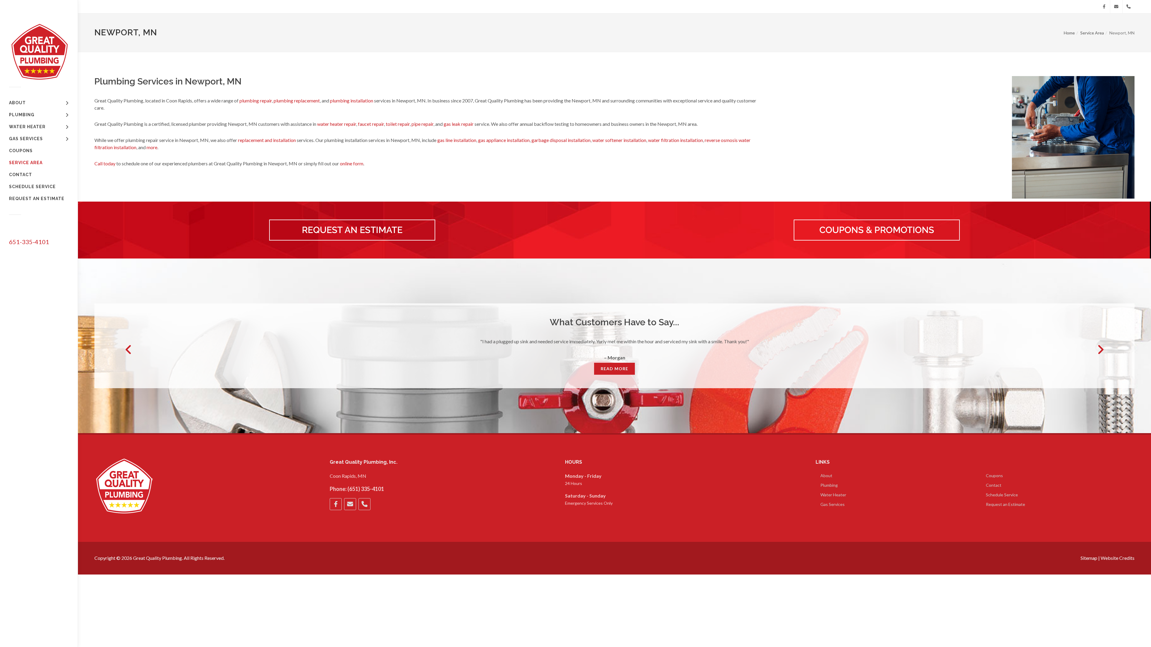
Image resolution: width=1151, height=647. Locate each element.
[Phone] (1129, 6)
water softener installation (619, 140)
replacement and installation (267, 140)
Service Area (1092, 32)
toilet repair (398, 124)
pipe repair (422, 124)
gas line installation (456, 140)
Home (1069, 32)
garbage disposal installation (560, 140)
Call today (104, 163)
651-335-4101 (29, 241)
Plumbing (829, 485)
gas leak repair (459, 124)
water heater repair (336, 124)
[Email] (1116, 6)
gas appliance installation (504, 140)
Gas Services (832, 504)
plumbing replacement (297, 100)
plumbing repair (255, 100)
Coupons (994, 475)
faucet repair (371, 124)
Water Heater (833, 494)
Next (1100, 350)
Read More (614, 368)
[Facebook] (1104, 6)
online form (351, 163)
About (826, 475)
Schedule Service (1002, 494)
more (152, 147)
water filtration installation (675, 140)
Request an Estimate (1005, 504)
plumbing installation (351, 100)
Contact (993, 485)
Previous (128, 350)
